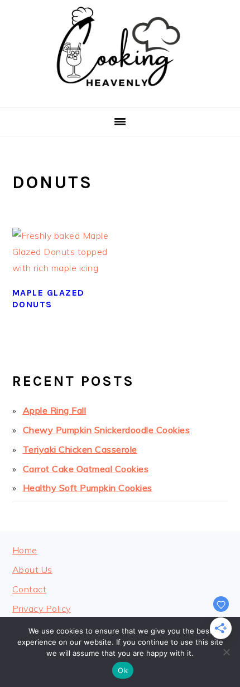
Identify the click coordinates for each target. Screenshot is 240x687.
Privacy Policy (41, 608)
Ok (123, 670)
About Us (32, 569)
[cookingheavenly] (120, 94)
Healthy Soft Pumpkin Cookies (87, 487)
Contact (29, 589)
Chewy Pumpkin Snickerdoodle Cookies (106, 429)
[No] (226, 651)
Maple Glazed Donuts (48, 298)
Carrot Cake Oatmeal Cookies (86, 468)
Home (24, 550)
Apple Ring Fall (55, 410)
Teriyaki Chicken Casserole (80, 449)
